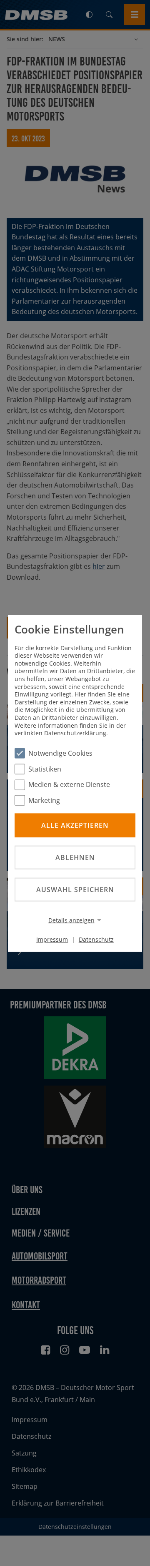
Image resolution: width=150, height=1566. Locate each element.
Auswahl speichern (75, 889)
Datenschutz (96, 939)
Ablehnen (75, 857)
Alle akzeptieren (75, 825)
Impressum (52, 939)
